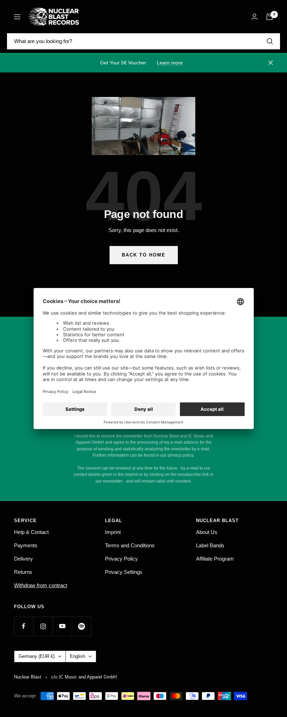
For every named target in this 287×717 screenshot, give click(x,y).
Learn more (170, 62)
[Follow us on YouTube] (62, 626)
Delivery (23, 559)
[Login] (254, 17)
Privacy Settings (123, 572)
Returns (23, 572)
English (77, 656)
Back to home (144, 255)
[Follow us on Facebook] (23, 626)
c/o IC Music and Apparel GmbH (84, 677)
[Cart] (269, 17)
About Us (206, 532)
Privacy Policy (121, 559)
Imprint (113, 532)
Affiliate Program (215, 559)
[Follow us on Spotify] (81, 626)
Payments (25, 545)
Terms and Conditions (130, 545)
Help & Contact (31, 532)
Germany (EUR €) (37, 656)
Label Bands (210, 545)
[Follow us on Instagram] (42, 626)
